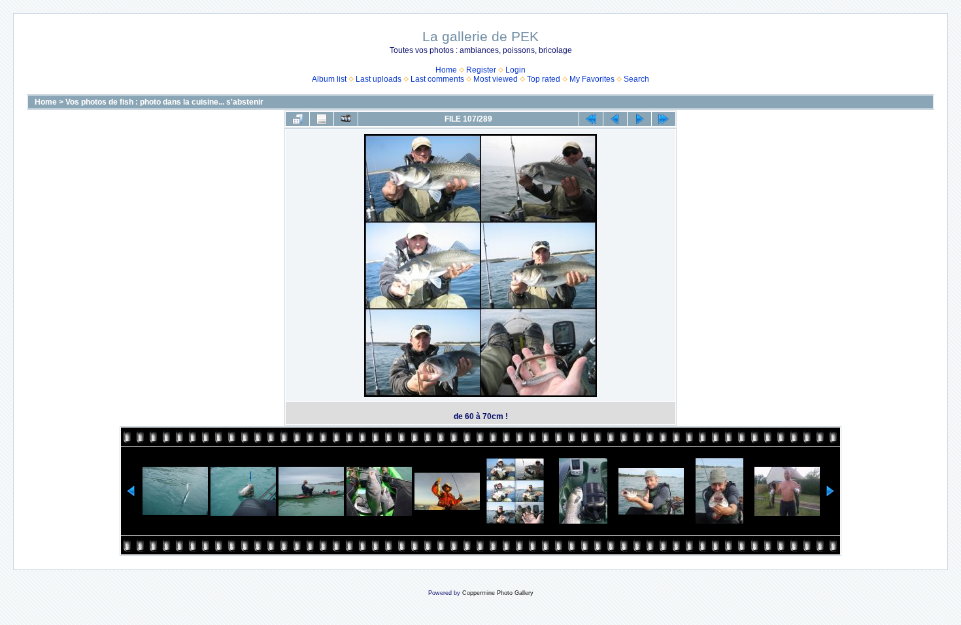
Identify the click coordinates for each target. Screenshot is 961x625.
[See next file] (639, 119)
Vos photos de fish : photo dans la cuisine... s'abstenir (164, 102)
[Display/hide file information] (321, 119)
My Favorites (592, 79)
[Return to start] (591, 119)
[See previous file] (615, 119)
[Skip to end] (663, 119)
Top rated (543, 79)
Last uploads (378, 79)
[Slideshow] (346, 119)
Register (481, 70)
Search (636, 79)
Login (515, 70)
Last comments (437, 79)
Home (446, 70)
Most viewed (495, 79)
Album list (329, 79)
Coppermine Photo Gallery (497, 593)
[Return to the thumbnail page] (297, 119)
